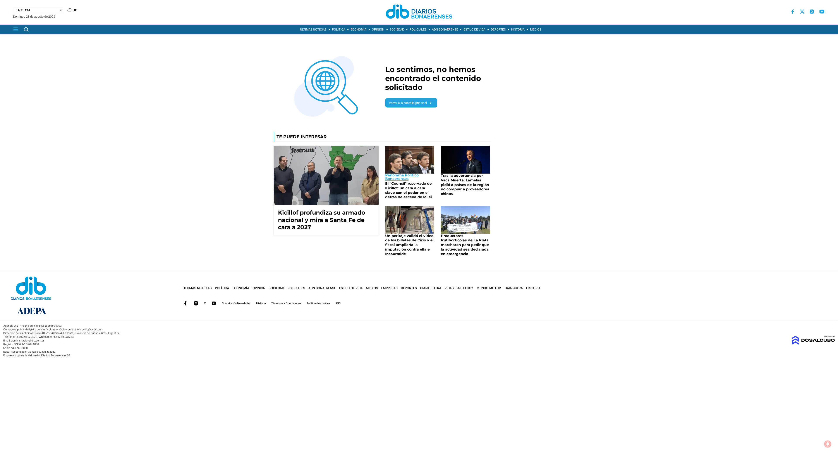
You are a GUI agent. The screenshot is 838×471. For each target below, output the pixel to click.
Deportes (498, 29)
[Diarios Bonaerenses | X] (802, 11)
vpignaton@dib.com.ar (60, 329)
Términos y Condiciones (286, 303)
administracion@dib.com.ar (27, 340)
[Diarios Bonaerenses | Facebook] (792, 11)
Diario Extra (430, 288)
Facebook (185, 303)
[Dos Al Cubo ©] (813, 343)
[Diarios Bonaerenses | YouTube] (822, 11)
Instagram (196, 303)
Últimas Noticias (313, 29)
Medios (535, 29)
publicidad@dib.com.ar (31, 329)
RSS (338, 303)
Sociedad (397, 29)
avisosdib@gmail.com (90, 329)
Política (338, 29)
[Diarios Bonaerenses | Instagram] (811, 11)
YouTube (213, 303)
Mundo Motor (489, 288)
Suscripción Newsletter (236, 303)
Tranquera (513, 288)
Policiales (418, 29)
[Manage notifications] (827, 443)
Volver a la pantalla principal (408, 103)
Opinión (378, 29)
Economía (358, 29)
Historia (518, 29)
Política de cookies (318, 303)
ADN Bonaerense (445, 29)
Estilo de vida (474, 29)
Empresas (389, 288)
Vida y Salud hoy (459, 288)
